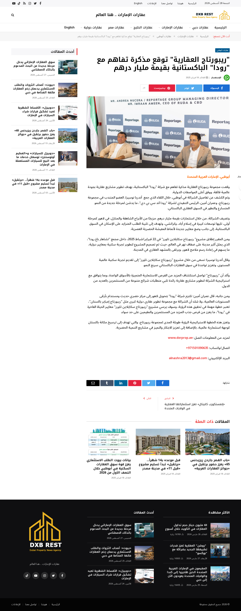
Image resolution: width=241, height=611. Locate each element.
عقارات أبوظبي (222, 50)
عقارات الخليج (143, 27)
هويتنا (180, 3)
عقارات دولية (93, 27)
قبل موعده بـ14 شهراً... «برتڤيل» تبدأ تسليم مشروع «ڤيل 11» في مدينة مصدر (159, 464)
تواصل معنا (167, 3)
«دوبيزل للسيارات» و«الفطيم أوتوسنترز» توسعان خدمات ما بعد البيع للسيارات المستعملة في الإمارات (35, 159)
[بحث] (13, 15)
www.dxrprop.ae (180, 337)
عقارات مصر (116, 27)
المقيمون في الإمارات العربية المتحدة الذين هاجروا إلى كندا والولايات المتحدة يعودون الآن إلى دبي (187, 574)
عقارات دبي (200, 27)
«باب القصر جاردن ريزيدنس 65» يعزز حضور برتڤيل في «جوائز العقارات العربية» (210, 464)
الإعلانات (151, 3)
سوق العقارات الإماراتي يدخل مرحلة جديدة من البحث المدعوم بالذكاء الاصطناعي (34, 66)
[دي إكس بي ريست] (211, 15)
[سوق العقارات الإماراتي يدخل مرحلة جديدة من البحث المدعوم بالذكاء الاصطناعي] (67, 67)
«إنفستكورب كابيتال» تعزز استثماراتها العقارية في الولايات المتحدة (195, 406)
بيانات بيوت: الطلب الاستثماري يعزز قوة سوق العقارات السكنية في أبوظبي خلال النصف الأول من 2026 (109, 466)
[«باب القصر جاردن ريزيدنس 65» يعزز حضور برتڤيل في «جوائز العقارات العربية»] (207, 442)
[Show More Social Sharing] (144, 88)
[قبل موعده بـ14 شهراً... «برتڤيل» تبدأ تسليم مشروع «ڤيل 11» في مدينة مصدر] (158, 442)
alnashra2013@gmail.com (188, 358)
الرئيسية (192, 3)
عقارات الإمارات (172, 27)
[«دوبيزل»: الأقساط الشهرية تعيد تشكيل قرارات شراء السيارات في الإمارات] (67, 113)
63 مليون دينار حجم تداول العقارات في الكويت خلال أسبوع (186, 527)
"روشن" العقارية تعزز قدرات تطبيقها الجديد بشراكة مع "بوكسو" (188, 549)
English (138, 3)
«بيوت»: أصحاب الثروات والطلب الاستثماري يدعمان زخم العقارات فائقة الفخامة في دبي (34, 88)
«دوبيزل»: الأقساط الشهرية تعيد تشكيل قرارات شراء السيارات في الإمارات (36, 111)
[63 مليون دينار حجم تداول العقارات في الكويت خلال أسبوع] (220, 530)
